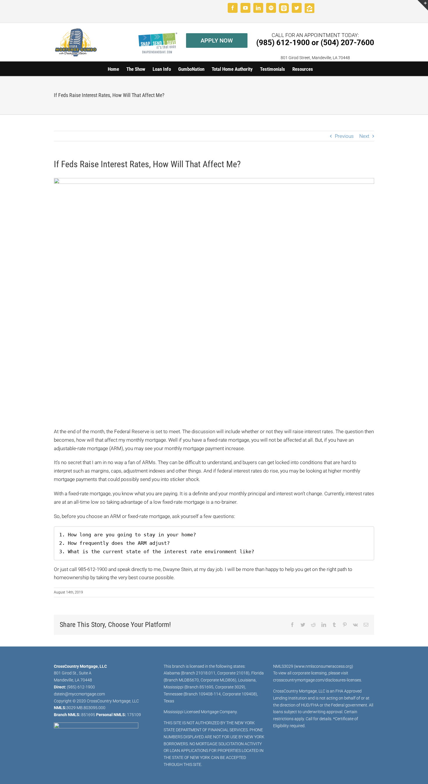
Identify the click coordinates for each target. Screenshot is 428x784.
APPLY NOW (217, 40)
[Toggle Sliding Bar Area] (423, 5)
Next (364, 136)
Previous (344, 136)
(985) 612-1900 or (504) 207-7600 (315, 42)
